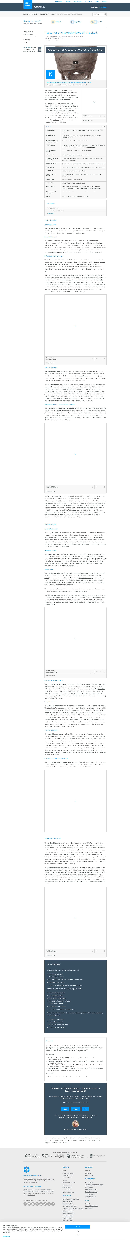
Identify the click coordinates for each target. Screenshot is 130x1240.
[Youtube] (29, 1204)
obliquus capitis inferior (56, 580)
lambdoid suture (54, 843)
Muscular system (68, 1201)
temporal (70, 104)
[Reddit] (49, 1204)
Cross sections (67, 1189)
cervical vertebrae (82, 535)
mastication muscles (79, 282)
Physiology (67, 1195)
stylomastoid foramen (93, 750)
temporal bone (75, 231)
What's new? (58, 1)
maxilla (82, 376)
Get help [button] (68, 1)
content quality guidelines (78, 1050)
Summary (26, 39)
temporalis (76, 278)
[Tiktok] (45, 1204)
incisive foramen (54, 241)
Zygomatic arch (58, 210)
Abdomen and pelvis (69, 1182)
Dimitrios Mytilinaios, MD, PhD (76, 36)
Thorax (65, 1180)
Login (97, 1)
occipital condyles (54, 533)
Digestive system (68, 1215)
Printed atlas (89, 1182)
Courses (94, 7)
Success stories (90, 1194)
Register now (27, 47)
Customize (77, 1235)
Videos (58, 22)
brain (73, 106)
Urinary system (67, 1218)
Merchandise (89, 1208)
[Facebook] (25, 1204)
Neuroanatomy (67, 1187)
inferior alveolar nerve (80, 267)
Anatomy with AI (90, 1196)
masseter (67, 115)
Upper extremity (68, 1173)
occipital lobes (52, 100)
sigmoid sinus (91, 147)
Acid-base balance (68, 1220)
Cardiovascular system (70, 1206)
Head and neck (44, 14)
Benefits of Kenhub (91, 1192)
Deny (77, 1231)
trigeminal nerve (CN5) (87, 264)
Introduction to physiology (71, 1199)
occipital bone (49, 604)
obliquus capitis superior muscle (68, 575)
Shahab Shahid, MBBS (55, 36)
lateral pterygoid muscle (70, 280)
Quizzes (78, 22)
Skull (53, 14)
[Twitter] (41, 1204)
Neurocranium (28, 34)
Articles (103, 7)
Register (104, 1)
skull (74, 90)
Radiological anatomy (69, 1192)
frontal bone (98, 563)
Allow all (78, 1226)
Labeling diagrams (91, 1189)
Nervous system (68, 1204)
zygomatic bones (50, 106)
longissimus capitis (59, 739)
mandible (58, 262)
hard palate (75, 243)
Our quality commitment (32, 1175)
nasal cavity (98, 252)
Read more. (86, 1118)
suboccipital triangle (86, 578)
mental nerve (49, 269)
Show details (6, 1236)
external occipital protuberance (66, 602)
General (87, 1170)
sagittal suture (68, 854)
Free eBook (89, 1187)
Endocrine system (68, 1211)
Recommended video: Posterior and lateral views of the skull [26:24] (69, 82)
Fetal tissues (89, 1175)
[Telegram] (53, 1204)
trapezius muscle (80, 591)
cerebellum (66, 100)
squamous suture (77, 877)
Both (100, 22)
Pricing (87, 1203)
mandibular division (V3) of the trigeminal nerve (65, 275)
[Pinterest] (37, 1204)
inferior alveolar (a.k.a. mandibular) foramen (64, 260)
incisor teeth (98, 243)
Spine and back (67, 1178)
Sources (25, 42)
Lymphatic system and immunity (73, 1208)
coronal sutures (88, 861)
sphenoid (67, 387)
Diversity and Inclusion (32, 1186)
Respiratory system (69, 1213)
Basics (64, 1170)
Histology (89, 1167)
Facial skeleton (28, 31)
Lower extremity (68, 1175)
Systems (88, 1173)
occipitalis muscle (60, 591)
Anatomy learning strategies (94, 1184)
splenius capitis (96, 739)
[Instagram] (33, 1204)
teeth (66, 267)
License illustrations (91, 1206)
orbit (77, 233)
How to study (77, 1)
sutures (56, 120)
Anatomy (34, 14)
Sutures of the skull (29, 37)
